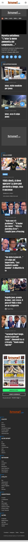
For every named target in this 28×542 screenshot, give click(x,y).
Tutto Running (4, 447)
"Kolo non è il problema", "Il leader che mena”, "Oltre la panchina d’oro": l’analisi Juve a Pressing (14, 226)
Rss (2, 480)
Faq (2, 501)
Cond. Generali (5, 510)
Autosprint (4, 463)
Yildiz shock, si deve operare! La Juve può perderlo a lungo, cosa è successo (13, 185)
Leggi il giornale (14, 394)
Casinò (3, 526)
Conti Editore (4, 472)
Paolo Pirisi (10, 309)
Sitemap (3, 489)
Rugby (3, 443)
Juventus (5, 174)
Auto (2, 461)
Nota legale (4, 503)
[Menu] (2, 3)
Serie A (15, 18)
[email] (15, 56)
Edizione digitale (5, 485)
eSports (3, 452)
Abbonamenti (4, 482)
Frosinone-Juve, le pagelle (8, 193)
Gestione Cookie (5, 506)
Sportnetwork (4, 470)
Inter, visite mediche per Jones (13, 87)
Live (2, 422)
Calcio (10, 18)
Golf (2, 449)
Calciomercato (5, 433)
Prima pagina (4, 484)
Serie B (3, 426)
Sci (2, 442)
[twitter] (11, 56)
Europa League (5, 430)
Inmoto (3, 464)
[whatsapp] (7, 56)
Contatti (3, 497)
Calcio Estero (4, 431)
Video (6, 18)
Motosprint (4, 466)
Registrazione (4, 520)
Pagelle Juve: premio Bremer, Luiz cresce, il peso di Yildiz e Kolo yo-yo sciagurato (14, 301)
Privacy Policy (5, 508)
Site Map (3, 522)
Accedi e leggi (15, 397)
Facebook (6, 532)
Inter (20, 18)
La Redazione (4, 499)
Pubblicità (3, 518)
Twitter (17, 532)
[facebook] (2, 56)
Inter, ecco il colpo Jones (12, 115)
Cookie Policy (4, 505)
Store (2, 487)
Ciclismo (3, 445)
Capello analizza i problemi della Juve (10, 196)
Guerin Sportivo (5, 468)
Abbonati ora (13, 390)
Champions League (6, 428)
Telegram (22, 532)
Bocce (3, 451)
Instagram (12, 532)
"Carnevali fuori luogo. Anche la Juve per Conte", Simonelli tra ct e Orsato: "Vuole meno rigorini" (14, 339)
